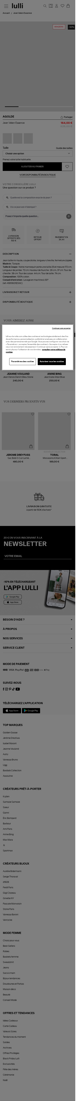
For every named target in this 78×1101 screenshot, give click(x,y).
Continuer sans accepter (61, 328)
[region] (37, 347)
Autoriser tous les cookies (52, 361)
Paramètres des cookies (22, 361)
